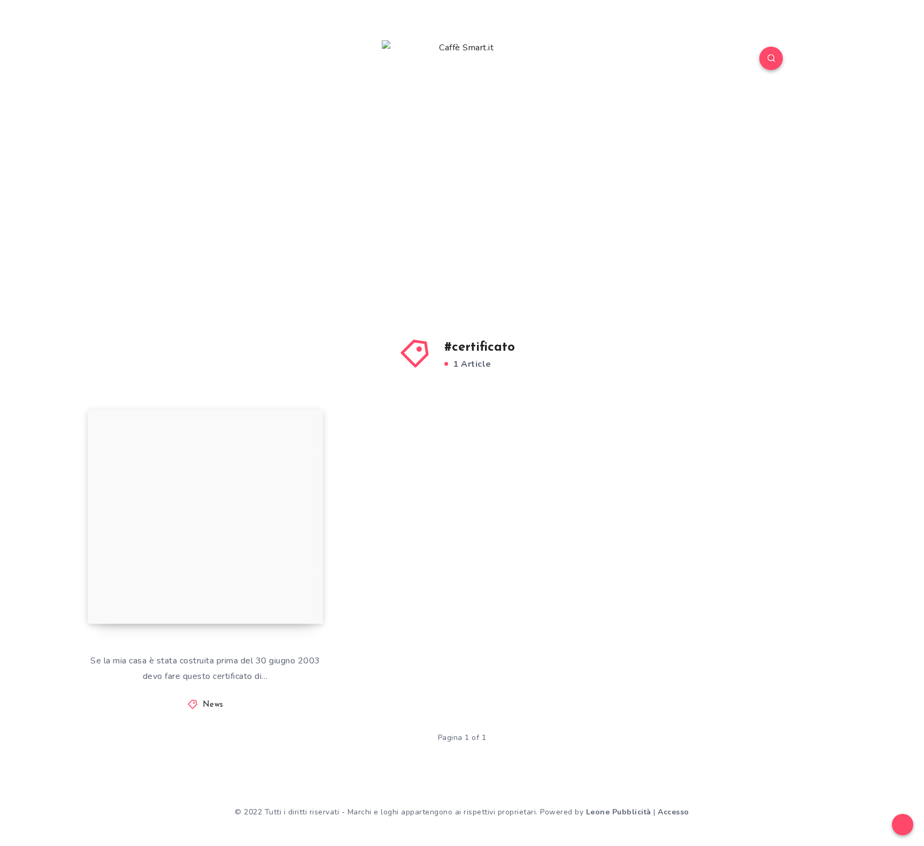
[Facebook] (152, 60)
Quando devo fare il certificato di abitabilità (205, 586)
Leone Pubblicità (618, 812)
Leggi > (294, 591)
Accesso (673, 812)
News (213, 705)
